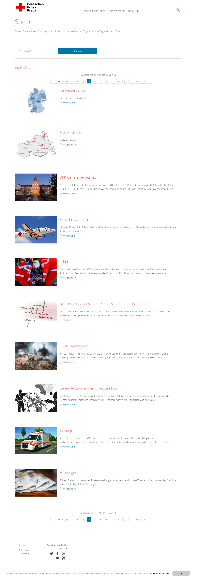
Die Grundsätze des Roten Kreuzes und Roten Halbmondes (105, 304)
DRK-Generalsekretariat (78, 177)
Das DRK (133, 11)
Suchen (78, 51)
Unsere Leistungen (94, 11)
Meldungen (68, 473)
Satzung (66, 430)
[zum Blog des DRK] (63, 558)
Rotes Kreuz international (79, 219)
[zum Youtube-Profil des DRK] (57, 558)
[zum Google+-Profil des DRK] (63, 553)
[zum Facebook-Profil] (51, 553)
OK (181, 573)
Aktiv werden (117, 11)
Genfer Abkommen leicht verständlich (88, 388)
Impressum (23, 553)
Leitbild (65, 262)
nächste (140, 81)
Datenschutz (24, 550)
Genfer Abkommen (74, 346)
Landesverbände (72, 90)
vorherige (62, 81)
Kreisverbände (71, 133)
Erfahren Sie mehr (161, 573)
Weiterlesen (69, 102)
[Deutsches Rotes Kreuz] (30, 7)
